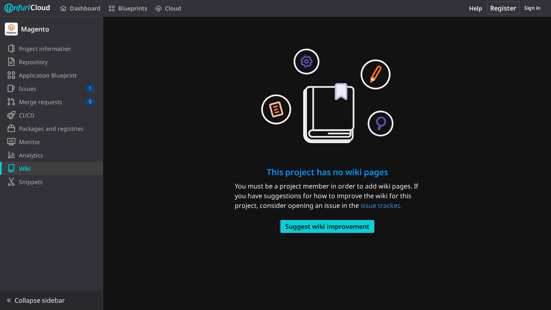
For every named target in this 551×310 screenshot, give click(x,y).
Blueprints (132, 8)
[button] (51, 300)
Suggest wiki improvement (327, 226)
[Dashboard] (27, 8)
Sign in (532, 7)
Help (475, 8)
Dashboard (85, 8)
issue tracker (380, 205)
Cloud (173, 8)
